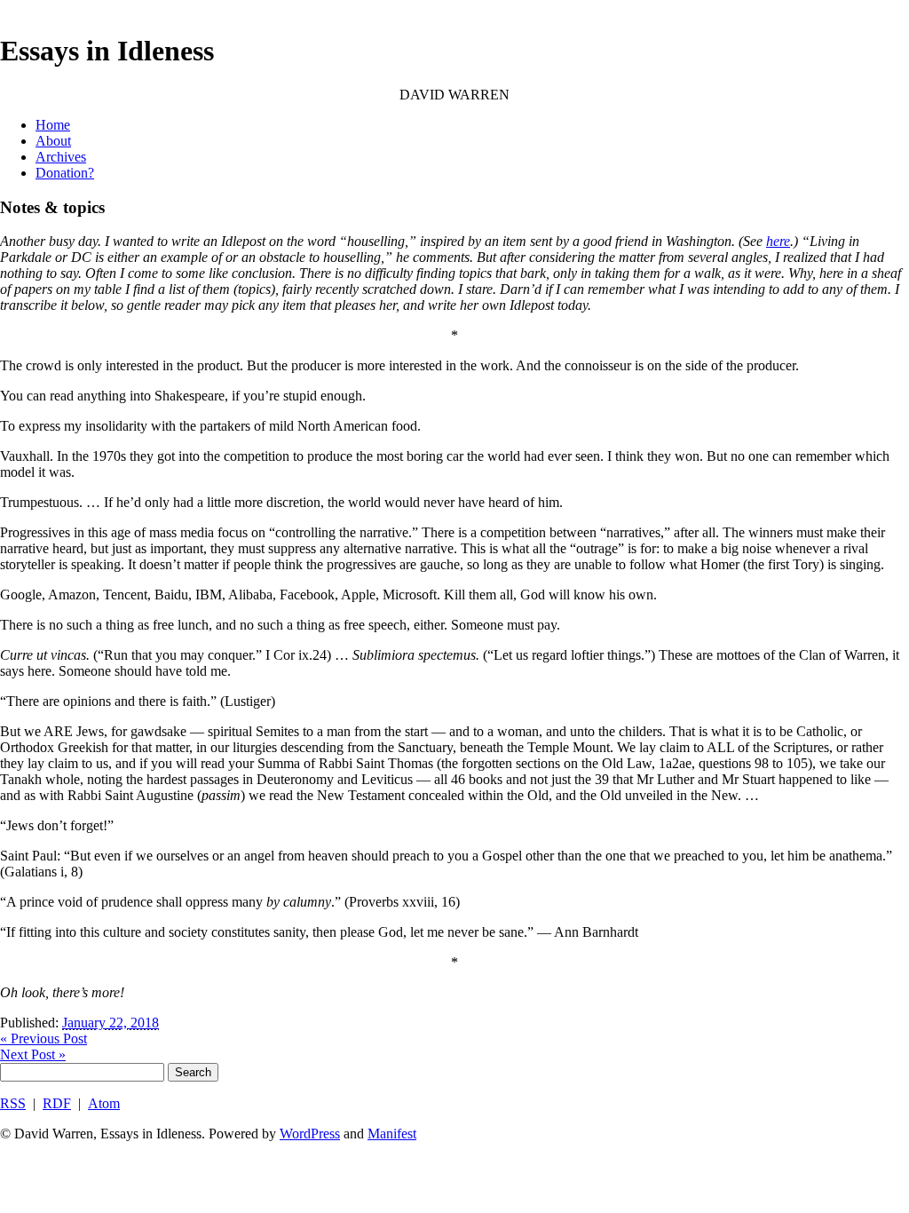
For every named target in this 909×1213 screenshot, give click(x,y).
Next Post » (33, 1054)
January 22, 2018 (110, 1022)
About (53, 140)
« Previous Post (43, 1038)
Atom (104, 1103)
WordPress (310, 1133)
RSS (13, 1103)
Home (53, 124)
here (778, 241)
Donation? (65, 172)
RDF (57, 1103)
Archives (61, 156)
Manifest (392, 1133)
